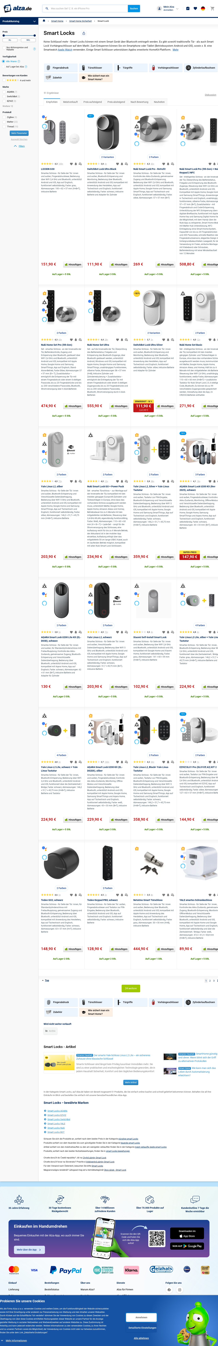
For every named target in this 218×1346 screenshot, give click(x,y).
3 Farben (200, 474)
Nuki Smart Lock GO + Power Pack (105, 486)
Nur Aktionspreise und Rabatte (17, 48)
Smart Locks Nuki (56, 1128)
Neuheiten (159, 102)
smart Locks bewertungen (118, 1151)
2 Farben (154, 157)
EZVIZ (10, 101)
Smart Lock (103, 21)
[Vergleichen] (80, 164)
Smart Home (57, 21)
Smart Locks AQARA (57, 1111)
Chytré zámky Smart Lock (94, 1158)
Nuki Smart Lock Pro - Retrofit (149, 169)
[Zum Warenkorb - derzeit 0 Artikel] (212, 8)
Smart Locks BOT (56, 1132)
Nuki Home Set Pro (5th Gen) (56, 344)
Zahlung (13, 1295)
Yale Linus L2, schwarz (99, 637)
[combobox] (85, 8)
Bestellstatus (52, 1289)
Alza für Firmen (125, 1289)
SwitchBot (12, 96)
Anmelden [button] (168, 10)
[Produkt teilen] (84, 33)
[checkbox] (19, 49)
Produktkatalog (11, 21)
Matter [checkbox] (10, 122)
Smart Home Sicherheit (80, 21)
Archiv (52, 1031)
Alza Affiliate (123, 1295)
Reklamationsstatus (55, 1295)
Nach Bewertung (139, 102)
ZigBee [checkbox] (10, 117)
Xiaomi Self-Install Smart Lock (149, 637)
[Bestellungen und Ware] (188, 8)
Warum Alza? (88, 1289)
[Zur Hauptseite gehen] (18, 8)
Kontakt (85, 1295)
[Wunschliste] (195, 8)
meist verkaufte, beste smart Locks (151, 1147)
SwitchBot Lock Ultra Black (101, 169)
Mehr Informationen (16, 1340)
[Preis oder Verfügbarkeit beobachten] (75, 164)
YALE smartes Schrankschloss (196, 900)
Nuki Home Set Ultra (98, 344)
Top (47, 980)
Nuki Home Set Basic (191, 344)
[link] (19, 146)
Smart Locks (97, 1166)
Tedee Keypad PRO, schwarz (102, 900)
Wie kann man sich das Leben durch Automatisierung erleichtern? (197, 1072)
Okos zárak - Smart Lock (115, 1170)
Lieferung (14, 1289)
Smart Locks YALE (56, 1123)
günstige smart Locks (128, 1139)
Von (4, 35)
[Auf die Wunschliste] (71, 164)
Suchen (134, 8)
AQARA (10, 92)
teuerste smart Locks (130, 1143)
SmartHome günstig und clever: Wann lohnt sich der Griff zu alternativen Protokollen (197, 1057)
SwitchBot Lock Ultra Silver (148, 344)
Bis (35, 35)
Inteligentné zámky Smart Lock (100, 1162)
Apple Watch (65, 49)
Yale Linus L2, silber (52, 486)
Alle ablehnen (141, 1338)
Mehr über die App (27, 1249)
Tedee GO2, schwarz (52, 900)
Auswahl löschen (19, 139)
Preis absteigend (116, 102)
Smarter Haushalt (84, 1055)
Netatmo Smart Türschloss (147, 900)
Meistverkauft (70, 102)
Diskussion (210, 94)
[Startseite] (44, 21)
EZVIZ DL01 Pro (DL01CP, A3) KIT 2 (198, 767)
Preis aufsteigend (92, 102)
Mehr (175, 49)
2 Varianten (107, 157)
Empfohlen (52, 102)
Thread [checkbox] (10, 126)
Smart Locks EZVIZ (57, 1115)
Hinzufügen (75, 264)
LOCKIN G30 (47, 169)
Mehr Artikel (131, 1082)
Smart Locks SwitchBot (59, 1119)
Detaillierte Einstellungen (142, 1327)
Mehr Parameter (19, 133)
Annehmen (141, 1317)
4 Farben (200, 625)
